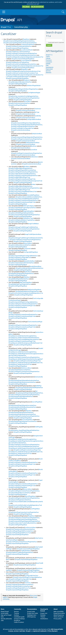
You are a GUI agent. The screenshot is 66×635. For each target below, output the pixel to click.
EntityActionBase (37, 133)
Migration (28, 410)
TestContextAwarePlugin (35, 321)
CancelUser (34, 149)
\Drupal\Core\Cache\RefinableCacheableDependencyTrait (25, 505)
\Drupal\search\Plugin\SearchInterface (20, 500)
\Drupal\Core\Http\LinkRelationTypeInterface (22, 220)
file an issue (33, 595)
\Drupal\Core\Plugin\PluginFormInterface (23, 126)
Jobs (2, 620)
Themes (42, 617)
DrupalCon (17, 620)
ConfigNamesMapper (34, 92)
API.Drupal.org (31, 617)
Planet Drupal (5, 611)
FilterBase (27, 277)
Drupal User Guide (32, 613)
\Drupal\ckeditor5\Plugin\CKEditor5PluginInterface (23, 89)
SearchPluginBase (30, 496)
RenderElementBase (35, 266)
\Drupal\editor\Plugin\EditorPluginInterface (21, 273)
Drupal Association (59, 613)
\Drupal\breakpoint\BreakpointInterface (20, 82)
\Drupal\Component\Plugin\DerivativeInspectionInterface (20, 42)
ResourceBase (27, 489)
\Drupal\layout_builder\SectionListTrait (20, 364)
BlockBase (27, 166)
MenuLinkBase (28, 243)
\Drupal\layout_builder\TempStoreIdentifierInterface (24, 337)
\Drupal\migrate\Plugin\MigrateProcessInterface (23, 421)
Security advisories (6, 618)
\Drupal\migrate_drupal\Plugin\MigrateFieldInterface (24, 430)
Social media (4, 613)
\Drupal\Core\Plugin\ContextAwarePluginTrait (22, 179)
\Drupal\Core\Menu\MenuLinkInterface (20, 245)
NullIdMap (38, 385)
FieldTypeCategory (28, 205)
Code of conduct (19, 622)
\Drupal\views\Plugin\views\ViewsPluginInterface (23, 519)
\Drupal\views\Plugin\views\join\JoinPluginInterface (24, 512)
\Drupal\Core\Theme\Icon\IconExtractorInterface (20, 529)
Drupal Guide (31, 611)
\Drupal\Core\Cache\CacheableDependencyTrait (22, 191)
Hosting (16, 615)
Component (27, 248)
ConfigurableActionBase (34, 119)
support (5, 597)
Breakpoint (26, 80)
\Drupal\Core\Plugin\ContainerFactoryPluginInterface (21, 53)
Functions (49, 60)
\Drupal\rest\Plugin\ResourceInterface (20, 492)
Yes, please (26, 6)
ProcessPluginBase (27, 419)
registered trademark (39, 631)
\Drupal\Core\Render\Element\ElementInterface (29, 268)
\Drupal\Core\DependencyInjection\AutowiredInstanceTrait (23, 71)
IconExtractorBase (30, 527)
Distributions (44, 618)
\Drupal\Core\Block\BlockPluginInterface (20, 168)
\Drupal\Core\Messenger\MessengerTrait (19, 76)
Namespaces (49, 67)
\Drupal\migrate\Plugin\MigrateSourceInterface (22, 405)
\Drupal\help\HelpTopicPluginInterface (20, 284)
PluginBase (26, 39)
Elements (48, 72)
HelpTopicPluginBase (26, 282)
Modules (42, 615)
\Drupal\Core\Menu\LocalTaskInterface (17, 62)
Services (48, 71)
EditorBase (28, 271)
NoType (37, 112)
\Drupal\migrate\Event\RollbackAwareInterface (22, 407)
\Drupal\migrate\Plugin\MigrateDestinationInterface (24, 380)
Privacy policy (58, 618)
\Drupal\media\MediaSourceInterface (19, 369)
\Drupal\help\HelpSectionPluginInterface (27, 291)
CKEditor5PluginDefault (33, 85)
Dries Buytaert (53, 631)
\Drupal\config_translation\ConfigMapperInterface (23, 96)
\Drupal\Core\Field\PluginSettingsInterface (21, 213)
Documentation (32, 609)
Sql (36, 391)
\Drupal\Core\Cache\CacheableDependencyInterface (21, 55)
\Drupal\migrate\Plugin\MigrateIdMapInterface (29, 387)
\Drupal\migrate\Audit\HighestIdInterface (21, 396)
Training (16, 613)
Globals (48, 63)
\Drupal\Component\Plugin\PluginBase (17, 48)
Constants (49, 62)
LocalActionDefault (26, 50)
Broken (33, 184)
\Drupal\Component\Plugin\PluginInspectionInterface (18, 41)
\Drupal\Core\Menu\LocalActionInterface (18, 51)
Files (47, 65)
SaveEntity (38, 115)
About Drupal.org (59, 615)
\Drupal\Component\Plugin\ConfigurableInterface (25, 123)
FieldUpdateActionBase (32, 142)
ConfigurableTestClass (31, 575)
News (2, 609)
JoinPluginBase (35, 508)
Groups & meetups (19, 618)
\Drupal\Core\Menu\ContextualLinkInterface (19, 46)
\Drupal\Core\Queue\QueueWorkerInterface (21, 262)
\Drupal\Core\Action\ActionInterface (19, 103)
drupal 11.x (6, 27)
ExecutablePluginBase (33, 195)
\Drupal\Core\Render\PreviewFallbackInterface (22, 173)
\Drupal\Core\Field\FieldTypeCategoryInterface (22, 207)
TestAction (37, 108)
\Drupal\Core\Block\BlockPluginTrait (19, 177)
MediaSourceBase (26, 368)
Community (17, 609)
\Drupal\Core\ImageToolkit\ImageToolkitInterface (23, 227)
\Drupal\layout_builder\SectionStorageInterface (22, 336)
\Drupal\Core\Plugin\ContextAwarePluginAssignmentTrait (25, 181)
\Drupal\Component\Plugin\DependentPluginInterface (26, 124)
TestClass (28, 582)
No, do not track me (37, 6)
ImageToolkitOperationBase (33, 234)
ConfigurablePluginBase (31, 252)
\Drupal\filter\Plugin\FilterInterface (19, 279)
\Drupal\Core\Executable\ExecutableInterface (29, 197)
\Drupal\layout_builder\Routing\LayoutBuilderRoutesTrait (25, 343)
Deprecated (49, 69)
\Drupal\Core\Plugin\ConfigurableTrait (22, 128)
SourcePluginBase (37, 402)
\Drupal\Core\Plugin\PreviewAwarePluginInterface (23, 172)
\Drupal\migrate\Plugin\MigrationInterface (21, 412)
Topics (48, 56)
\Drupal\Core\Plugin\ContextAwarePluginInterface (23, 175)
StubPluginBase (33, 572)
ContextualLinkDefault (27, 44)
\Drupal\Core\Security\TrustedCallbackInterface (22, 523)
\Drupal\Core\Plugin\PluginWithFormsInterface (22, 170)
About (56, 609)
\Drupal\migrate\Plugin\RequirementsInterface (22, 382)
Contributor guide (19, 617)
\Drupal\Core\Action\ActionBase (25, 110)
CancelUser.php (21, 27)
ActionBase (27, 101)
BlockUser (33, 146)
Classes (48, 58)
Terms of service (58, 617)
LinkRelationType (28, 218)
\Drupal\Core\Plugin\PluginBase (18, 83)
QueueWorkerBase (29, 261)
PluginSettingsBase (28, 211)
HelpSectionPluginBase (34, 289)
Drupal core (43, 613)
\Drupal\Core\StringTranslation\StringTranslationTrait (22, 73)
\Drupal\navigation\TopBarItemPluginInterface (19, 552)
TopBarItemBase (26, 550)
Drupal (28, 631)
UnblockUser (34, 156)
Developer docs (31, 615)
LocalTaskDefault (26, 60)
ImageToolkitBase (33, 223)
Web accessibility (59, 611)
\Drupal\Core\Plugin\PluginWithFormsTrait (18, 532)
